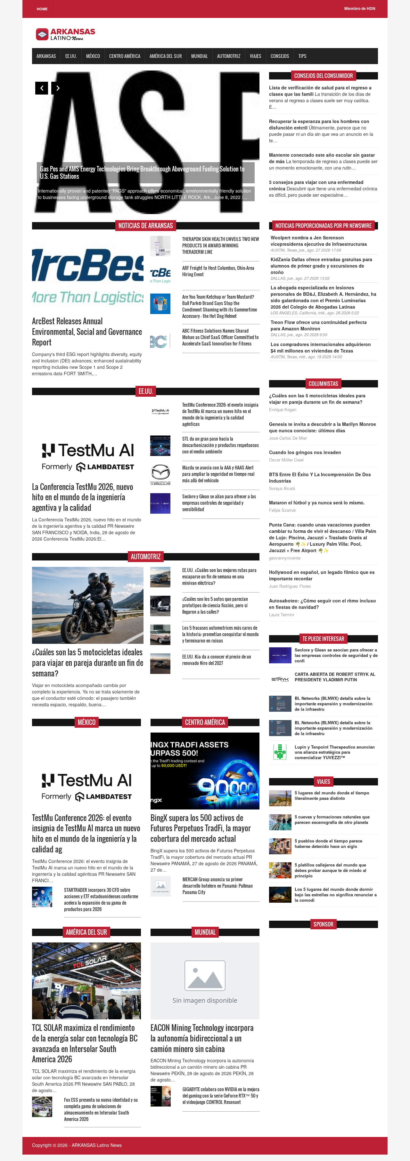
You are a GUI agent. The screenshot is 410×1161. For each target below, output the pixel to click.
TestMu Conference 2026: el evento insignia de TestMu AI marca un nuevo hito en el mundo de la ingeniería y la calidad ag (86, 833)
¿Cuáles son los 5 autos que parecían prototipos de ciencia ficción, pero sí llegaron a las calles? (215, 605)
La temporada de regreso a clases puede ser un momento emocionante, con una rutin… (323, 161)
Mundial (199, 56)
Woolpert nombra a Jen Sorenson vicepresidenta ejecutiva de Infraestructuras (319, 240)
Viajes (255, 56)
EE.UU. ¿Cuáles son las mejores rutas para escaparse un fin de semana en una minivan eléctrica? (219, 576)
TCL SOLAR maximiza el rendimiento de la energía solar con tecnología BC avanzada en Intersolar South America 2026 (84, 1043)
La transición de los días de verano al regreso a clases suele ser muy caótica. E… (320, 97)
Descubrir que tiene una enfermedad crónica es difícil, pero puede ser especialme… (323, 188)
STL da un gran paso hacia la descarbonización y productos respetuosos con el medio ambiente (220, 445)
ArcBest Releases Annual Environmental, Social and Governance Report (87, 332)
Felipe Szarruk (282, 510)
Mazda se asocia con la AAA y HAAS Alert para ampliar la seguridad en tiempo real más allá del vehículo (218, 474)
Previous (41, 88)
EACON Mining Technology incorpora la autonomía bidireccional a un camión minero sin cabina (202, 1038)
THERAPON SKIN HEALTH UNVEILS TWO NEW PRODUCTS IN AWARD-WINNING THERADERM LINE (220, 245)
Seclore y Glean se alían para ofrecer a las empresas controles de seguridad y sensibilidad (219, 502)
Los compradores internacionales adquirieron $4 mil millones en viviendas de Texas (321, 347)
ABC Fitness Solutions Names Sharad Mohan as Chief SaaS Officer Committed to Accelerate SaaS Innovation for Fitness (220, 337)
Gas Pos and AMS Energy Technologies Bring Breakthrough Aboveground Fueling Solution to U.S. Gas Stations (142, 172)
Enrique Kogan (282, 409)
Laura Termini (281, 615)
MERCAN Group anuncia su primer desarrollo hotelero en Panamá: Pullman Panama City (218, 885)
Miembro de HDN (359, 8)
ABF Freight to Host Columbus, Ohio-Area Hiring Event (218, 271)
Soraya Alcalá (282, 488)
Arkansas (46, 56)
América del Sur (166, 56)
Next (57, 88)
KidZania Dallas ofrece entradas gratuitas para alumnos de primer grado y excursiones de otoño (321, 265)
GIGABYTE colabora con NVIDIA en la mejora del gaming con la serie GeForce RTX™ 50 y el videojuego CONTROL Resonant (221, 1095)
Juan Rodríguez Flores (290, 586)
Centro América (124, 56)
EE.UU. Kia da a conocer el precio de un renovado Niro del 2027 (216, 659)
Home (42, 8)
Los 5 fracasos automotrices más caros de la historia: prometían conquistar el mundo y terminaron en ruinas (220, 634)
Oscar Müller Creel (286, 460)
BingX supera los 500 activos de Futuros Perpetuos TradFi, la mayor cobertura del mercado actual (201, 828)
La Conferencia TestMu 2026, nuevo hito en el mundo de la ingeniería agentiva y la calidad (82, 497)
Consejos (280, 56)
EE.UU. (71, 56)
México (93, 56)
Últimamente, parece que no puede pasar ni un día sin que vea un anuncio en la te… (321, 131)
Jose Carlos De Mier (288, 438)
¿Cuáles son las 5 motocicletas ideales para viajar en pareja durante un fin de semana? (87, 663)
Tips (303, 56)
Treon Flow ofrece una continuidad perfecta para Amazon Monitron (319, 325)
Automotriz (229, 56)
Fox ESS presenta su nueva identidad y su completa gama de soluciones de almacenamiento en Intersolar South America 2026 (101, 1109)
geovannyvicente (284, 558)
